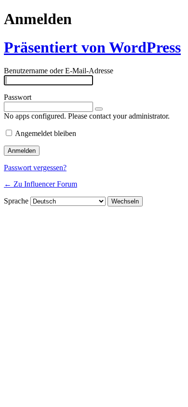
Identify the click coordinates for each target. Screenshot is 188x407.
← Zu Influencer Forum (40, 184)
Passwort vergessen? (35, 167)
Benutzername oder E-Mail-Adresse (58, 71)
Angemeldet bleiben (45, 133)
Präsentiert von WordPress (92, 47)
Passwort (17, 97)
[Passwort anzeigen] (99, 109)
